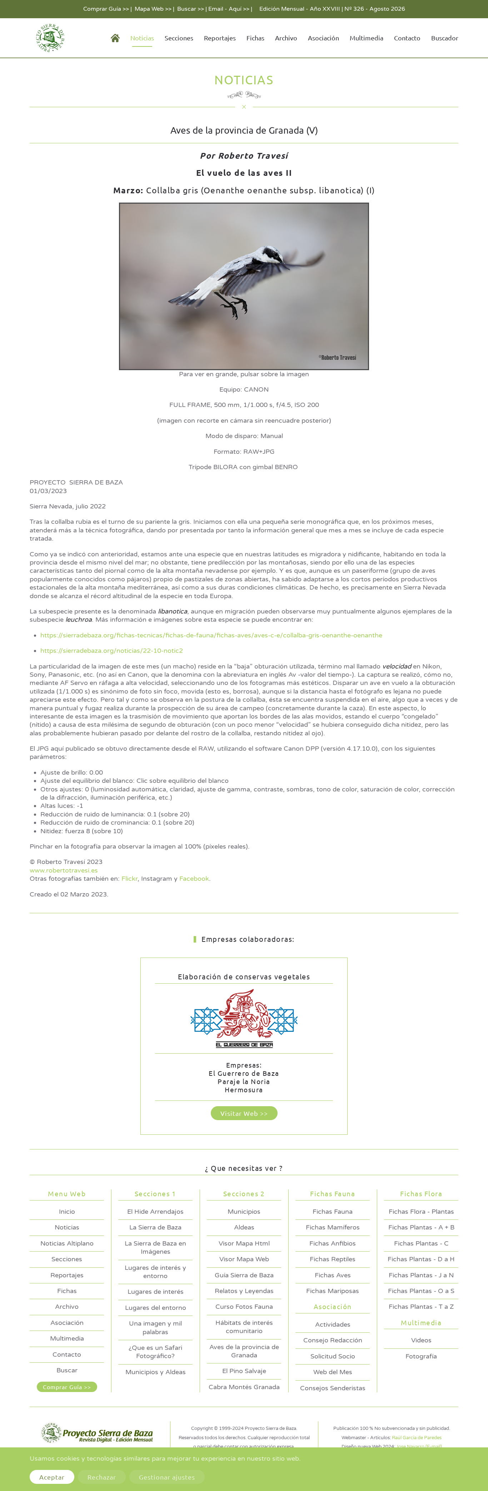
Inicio (67, 1212)
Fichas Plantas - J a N (421, 1275)
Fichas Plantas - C (421, 1243)
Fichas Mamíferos (333, 1227)
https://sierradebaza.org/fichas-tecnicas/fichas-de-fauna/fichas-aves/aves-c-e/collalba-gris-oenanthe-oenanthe (211, 635)
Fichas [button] (255, 37)
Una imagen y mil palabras (155, 1327)
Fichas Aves (333, 1275)
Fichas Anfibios (332, 1243)
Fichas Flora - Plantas (421, 1212)
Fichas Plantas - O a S (421, 1291)
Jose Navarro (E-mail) (419, 1447)
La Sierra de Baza (155, 1227)
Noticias (67, 1227)
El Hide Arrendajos (155, 1212)
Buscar (67, 1370)
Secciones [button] (179, 37)
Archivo (286, 37)
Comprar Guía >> (106, 9)
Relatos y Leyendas (244, 1291)
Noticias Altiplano (67, 1243)
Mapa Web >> (153, 9)
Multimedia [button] (366, 37)
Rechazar (102, 1477)
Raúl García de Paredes (417, 1438)
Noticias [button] (142, 37)
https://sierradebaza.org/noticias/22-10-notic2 (111, 651)
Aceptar (52, 1477)
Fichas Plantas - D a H (421, 1259)
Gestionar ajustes (167, 1477)
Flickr (129, 879)
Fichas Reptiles (332, 1259)
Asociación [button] (323, 37)
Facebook (194, 879)
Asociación (67, 1323)
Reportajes (220, 37)
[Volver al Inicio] (49, 38)
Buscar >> (190, 9)
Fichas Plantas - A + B (421, 1227)
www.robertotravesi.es (64, 870)
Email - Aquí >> (228, 9)
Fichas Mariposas (332, 1291)
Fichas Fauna (333, 1212)
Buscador (444, 37)
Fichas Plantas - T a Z (421, 1307)
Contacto (407, 37)
